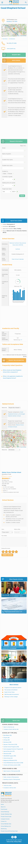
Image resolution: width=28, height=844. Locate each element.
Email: (3, 148)
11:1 (21, 340)
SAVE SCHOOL (16, 60)
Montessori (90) (7, 742)
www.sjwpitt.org (11, 48)
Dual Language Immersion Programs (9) (13, 749)
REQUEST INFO (16, 55)
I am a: (3, 529)
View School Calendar (18, 259)
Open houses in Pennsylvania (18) (11, 771)
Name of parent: (6, 154)
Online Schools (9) (7, 758)
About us (3, 807)
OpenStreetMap (23, 35)
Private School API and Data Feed (9, 831)
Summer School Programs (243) (11, 747)
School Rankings (5, 812)
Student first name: (7, 160)
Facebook (15, 837)
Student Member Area (6, 814)
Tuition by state (7, 785)
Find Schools (4, 809)
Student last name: (7, 166)
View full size (5, 39)
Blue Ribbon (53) (7, 735)
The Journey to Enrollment (10, 690)
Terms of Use (10, 842)
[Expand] (3, 437)
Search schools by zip (8, 727)
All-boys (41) (6, 740)
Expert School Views (9, 692)
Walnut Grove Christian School (16, 426)
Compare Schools (5, 819)
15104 (15, 22)
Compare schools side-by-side (10, 729)
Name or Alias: (17, 529)
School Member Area (6, 824)
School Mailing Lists (6, 826)
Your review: (4, 536)
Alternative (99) (7, 754)
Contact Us (3, 821)
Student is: (5, 171)
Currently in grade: (7, 177)
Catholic (17, 249)
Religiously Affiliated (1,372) (10, 760)
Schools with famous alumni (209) (11, 765)
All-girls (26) (6, 738)
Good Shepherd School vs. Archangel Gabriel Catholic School (16, 414)
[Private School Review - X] (12, 837)
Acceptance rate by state (9, 788)
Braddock (9, 22)
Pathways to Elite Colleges (11, 697)
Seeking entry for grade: (8, 183)
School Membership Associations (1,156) (13, 763)
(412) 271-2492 (13, 43)
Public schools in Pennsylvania (11, 777)
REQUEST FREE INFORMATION (16, 360)
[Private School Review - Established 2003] (14, 2)
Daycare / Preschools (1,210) (10, 744)
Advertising (4, 829)
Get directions (12, 39)
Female (10, 174)
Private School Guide (6, 816)
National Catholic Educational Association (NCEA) (18, 244)
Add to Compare (8, 476)
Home (2, 804)
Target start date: (7, 189)
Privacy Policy (17, 842)
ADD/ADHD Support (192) (9, 756)
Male (4, 174)
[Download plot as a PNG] (24, 288)
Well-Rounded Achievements (11, 694)
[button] (14, 29)
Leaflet (18, 35)
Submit (22, 196)
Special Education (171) (9, 751)
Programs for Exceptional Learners (12, 688)
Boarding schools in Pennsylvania (11, 779)
